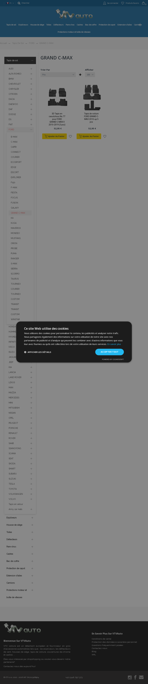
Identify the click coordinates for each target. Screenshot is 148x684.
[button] (37, 352)
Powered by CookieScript (113, 359)
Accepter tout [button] (109, 352)
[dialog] (74, 342)
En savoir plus (114, 344)
